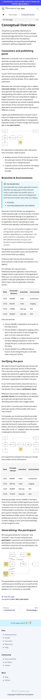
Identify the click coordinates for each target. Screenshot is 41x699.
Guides (7, 638)
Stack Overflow (10, 659)
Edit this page (9, 597)
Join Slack (8, 662)
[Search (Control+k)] (37, 8)
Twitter (7, 665)
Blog (6, 677)
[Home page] (3, 14)
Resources (9, 644)
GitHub (7, 680)
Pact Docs (8, 641)
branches (10, 202)
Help (6, 647)
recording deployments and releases (21, 205)
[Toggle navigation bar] (3, 8)
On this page (8, 20)
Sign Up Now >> (23, 4)
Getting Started (10, 635)
